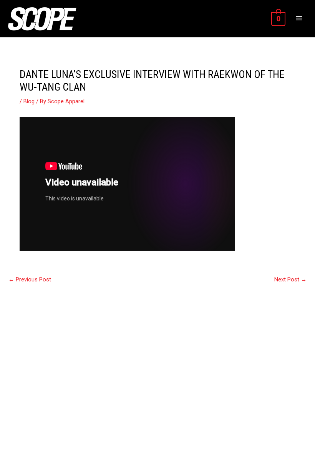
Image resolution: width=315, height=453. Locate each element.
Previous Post (29, 279)
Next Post (290, 279)
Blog (29, 101)
